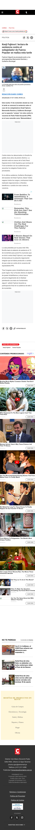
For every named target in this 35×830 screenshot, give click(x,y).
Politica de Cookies (17, 800)
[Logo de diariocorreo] (17, 12)
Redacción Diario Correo (12, 94)
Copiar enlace (21, 328)
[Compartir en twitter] (27, 37)
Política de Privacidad (17, 796)
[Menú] (2, 12)
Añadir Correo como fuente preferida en (14, 31)
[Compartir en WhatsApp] (31, 37)
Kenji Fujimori (6, 347)
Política (5, 37)
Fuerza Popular (16, 347)
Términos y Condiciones (17, 792)
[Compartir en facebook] (24, 37)
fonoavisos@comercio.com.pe (21, 770)
